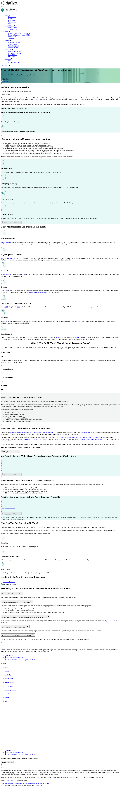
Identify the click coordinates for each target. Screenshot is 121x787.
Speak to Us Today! (9, 582)
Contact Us (7, 697)
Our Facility (8, 675)
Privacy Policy (10, 780)
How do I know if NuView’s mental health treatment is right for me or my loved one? (24, 617)
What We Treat (9, 678)
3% (6, 321)
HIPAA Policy (39, 785)
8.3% (30, 258)
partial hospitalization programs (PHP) (21, 432)
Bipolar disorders (6, 274)
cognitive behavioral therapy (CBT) (71, 437)
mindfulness (98, 439)
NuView (36, 99)
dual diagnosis (79, 337)
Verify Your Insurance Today (11, 452)
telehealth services (84, 432)
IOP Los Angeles (9, 686)
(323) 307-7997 (7, 65)
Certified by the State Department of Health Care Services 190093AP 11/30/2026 (25, 783)
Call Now (6, 81)
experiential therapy (32, 439)
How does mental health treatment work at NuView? (16, 602)
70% (6, 290)
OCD (18, 307)
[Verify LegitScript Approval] (8, 764)
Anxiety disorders (6, 242)
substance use (59, 337)
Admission (7, 694)
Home (6, 667)
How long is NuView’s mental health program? (14, 627)
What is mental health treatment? (11, 594)
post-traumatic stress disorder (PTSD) (40, 292)
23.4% (16, 347)
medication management (87, 439)
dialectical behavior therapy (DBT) (93, 437)
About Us (7, 671)
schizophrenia (77, 321)
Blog (6, 701)
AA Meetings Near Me (10, 690)
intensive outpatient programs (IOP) (44, 432)
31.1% (25, 242)
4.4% (24, 274)
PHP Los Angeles (9, 682)
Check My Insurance (7, 762)
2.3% (6, 307)
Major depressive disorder (8, 258)
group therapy (43, 439)
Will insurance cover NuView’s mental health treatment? (17, 635)
